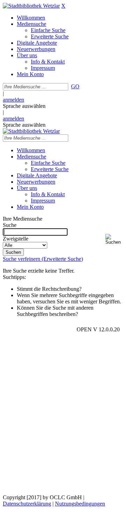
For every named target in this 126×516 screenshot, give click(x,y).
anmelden (13, 100)
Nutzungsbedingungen (80, 504)
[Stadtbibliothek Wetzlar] (31, 6)
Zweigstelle (15, 239)
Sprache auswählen (24, 106)
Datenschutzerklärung (27, 504)
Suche (9, 225)
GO (75, 86)
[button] (114, 239)
